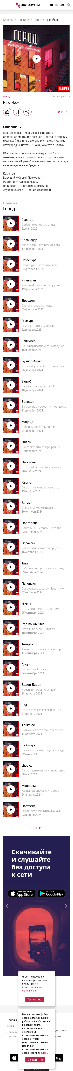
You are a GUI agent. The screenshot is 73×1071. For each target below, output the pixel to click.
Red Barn (23, 19)
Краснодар (29, 240)
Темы (10, 1026)
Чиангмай (29, 280)
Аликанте (28, 725)
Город (37, 19)
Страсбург (29, 260)
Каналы (8, 19)
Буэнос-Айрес (32, 361)
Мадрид (27, 422)
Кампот (27, 482)
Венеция (28, 402)
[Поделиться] (27, 112)
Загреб (27, 381)
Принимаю (34, 999)
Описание (10, 127)
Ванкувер (29, 341)
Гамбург (27, 321)
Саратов (27, 220)
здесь (44, 1053)
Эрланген (28, 543)
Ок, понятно (35, 1059)
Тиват (26, 563)
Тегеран (27, 644)
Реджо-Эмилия (33, 624)
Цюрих (27, 765)
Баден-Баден (31, 685)
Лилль (26, 442)
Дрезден (28, 300)
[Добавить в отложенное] (17, 112)
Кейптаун (28, 745)
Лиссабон (29, 462)
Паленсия (29, 583)
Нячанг (27, 604)
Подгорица (30, 523)
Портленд (29, 806)
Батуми (27, 503)
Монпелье (29, 786)
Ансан (26, 664)
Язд (24, 705)
